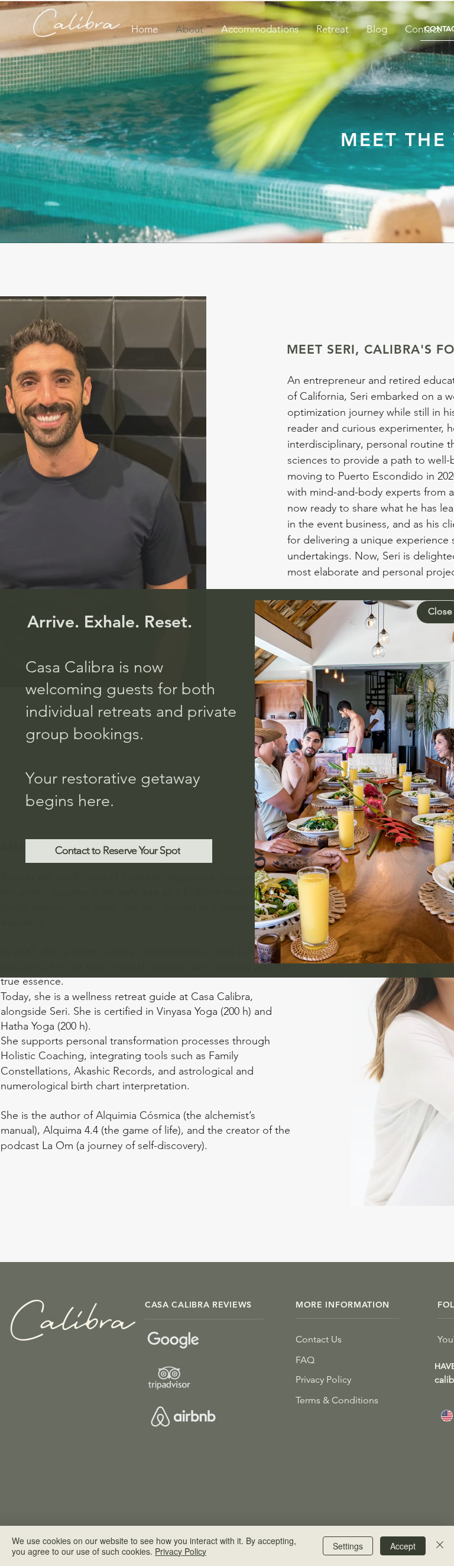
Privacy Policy (180, 1551)
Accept (403, 1546)
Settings (348, 1546)
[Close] (440, 1546)
